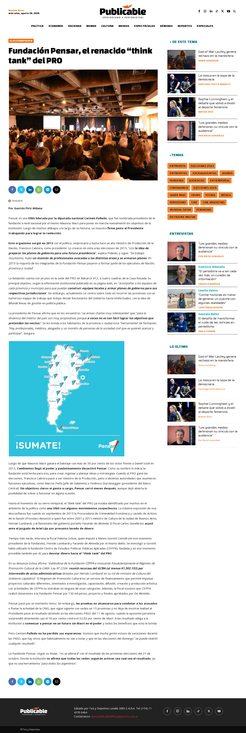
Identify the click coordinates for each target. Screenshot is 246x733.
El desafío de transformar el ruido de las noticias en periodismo (216, 322)
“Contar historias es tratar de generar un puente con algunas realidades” (217, 298)
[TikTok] (217, 11)
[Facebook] (199, 11)
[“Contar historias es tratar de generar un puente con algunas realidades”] (181, 298)
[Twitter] (222, 11)
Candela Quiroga (209, 284)
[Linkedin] (211, 11)
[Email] (56, 190)
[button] (234, 11)
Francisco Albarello (211, 266)
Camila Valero (208, 290)
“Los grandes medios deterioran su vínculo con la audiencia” (217, 126)
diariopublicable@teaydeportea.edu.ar (114, 716)
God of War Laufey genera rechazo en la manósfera (217, 53)
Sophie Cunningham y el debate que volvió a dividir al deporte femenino (216, 103)
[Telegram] (48, 190)
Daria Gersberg (208, 60)
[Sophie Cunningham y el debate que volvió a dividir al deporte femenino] (181, 107)
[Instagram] (205, 11)
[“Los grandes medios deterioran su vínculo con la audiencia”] (181, 130)
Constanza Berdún (210, 307)
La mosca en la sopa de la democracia (216, 77)
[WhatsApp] (39, 190)
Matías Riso (206, 112)
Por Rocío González (211, 135)
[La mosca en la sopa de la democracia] (181, 83)
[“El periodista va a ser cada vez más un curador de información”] (181, 275)
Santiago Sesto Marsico (214, 84)
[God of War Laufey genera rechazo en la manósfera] (181, 59)
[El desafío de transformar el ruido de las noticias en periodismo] (181, 322)
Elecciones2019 (21, 41)
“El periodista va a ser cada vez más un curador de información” (217, 275)
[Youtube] (228, 11)
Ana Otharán (206, 331)
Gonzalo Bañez (208, 314)
